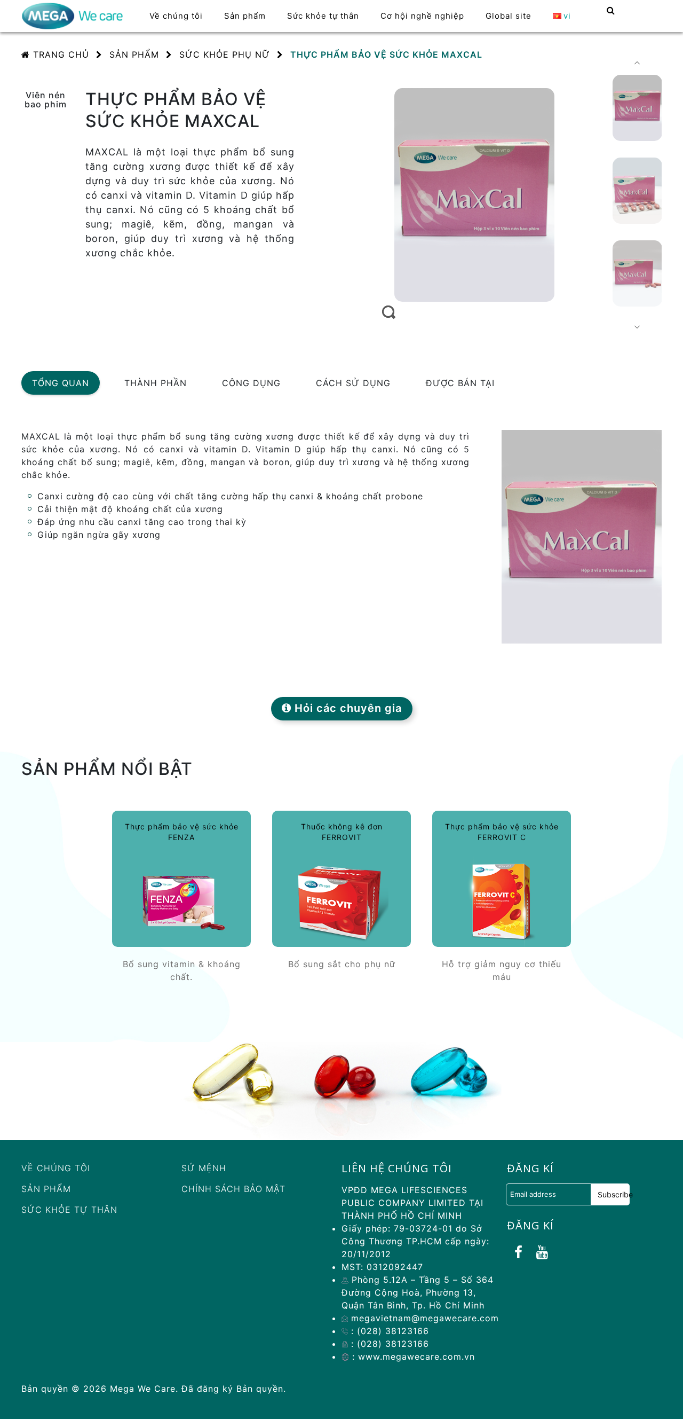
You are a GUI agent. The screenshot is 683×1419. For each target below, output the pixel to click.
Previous (637, 63)
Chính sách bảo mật (233, 1188)
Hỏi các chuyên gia (346, 708)
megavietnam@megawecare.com (423, 1318)
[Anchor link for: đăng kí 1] (500, 1226)
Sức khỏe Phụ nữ (224, 54)
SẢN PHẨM (134, 54)
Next (637, 326)
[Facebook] (518, 1252)
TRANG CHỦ (59, 54)
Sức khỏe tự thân (69, 1209)
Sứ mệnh (203, 1168)
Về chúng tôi (55, 1168)
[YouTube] (542, 1252)
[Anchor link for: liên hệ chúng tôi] (334, 1168)
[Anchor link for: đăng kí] (500, 1168)
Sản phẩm (46, 1188)
